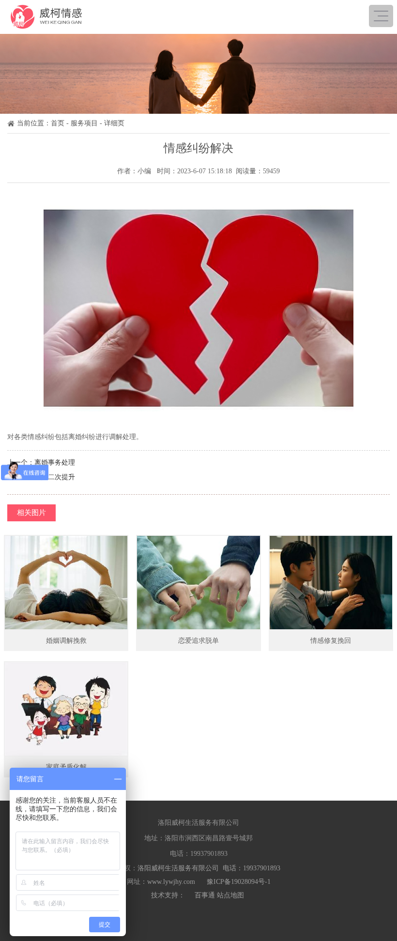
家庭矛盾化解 (66, 767)
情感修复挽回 (330, 640)
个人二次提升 (54, 477)
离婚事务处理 (54, 462)
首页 (57, 123)
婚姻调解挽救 (66, 640)
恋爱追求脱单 (198, 640)
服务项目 (84, 123)
